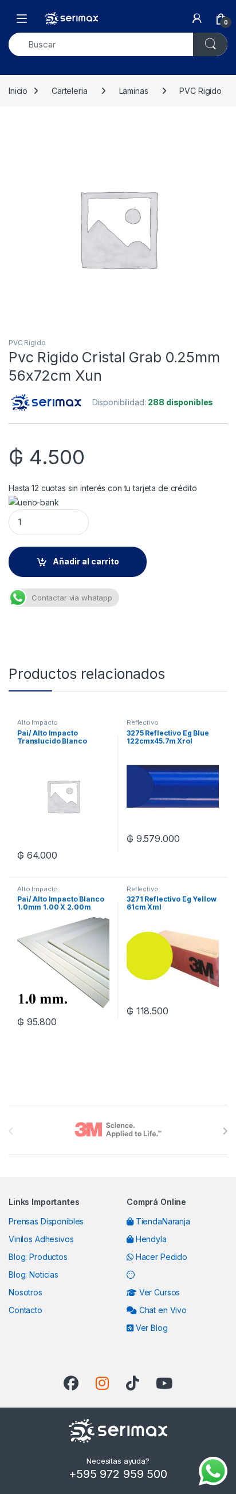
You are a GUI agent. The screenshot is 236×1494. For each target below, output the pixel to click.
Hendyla (150, 1239)
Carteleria (70, 91)
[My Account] (197, 18)
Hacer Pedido (160, 1257)
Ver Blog (150, 1328)
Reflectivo (143, 722)
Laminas (133, 91)
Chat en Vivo (162, 1310)
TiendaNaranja (161, 1221)
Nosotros (25, 1292)
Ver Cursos (158, 1292)
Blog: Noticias (33, 1274)
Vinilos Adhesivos (41, 1239)
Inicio (18, 91)
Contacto (25, 1310)
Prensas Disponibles (46, 1221)
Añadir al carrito (86, 561)
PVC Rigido (200, 91)
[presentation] (224, 1131)
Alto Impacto (37, 722)
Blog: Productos (38, 1257)
